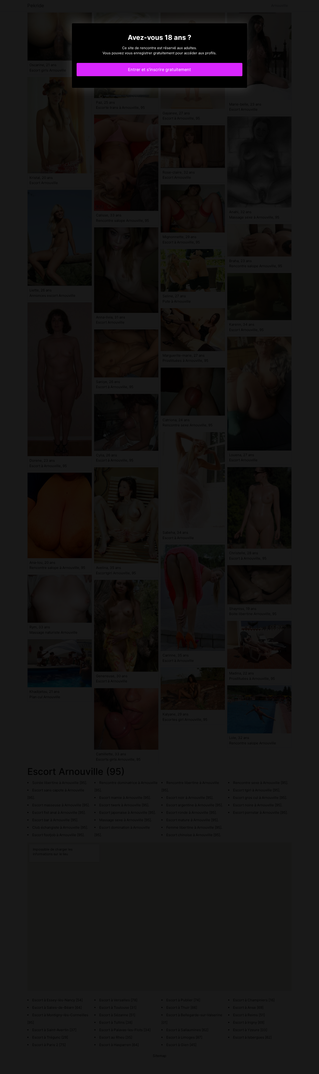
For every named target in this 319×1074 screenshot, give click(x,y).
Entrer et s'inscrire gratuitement (159, 69)
